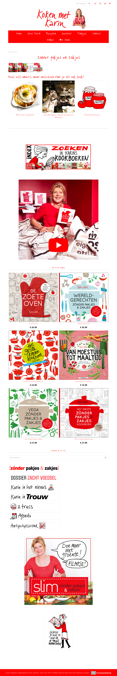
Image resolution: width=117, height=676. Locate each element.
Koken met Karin (58, 18)
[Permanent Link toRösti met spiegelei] (25, 111)
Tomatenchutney (92, 114)
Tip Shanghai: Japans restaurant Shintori (58, 116)
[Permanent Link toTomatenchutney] (92, 111)
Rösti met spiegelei (25, 114)
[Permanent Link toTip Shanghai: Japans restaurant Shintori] (58, 111)
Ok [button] (93, 673)
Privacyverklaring (103, 673)
